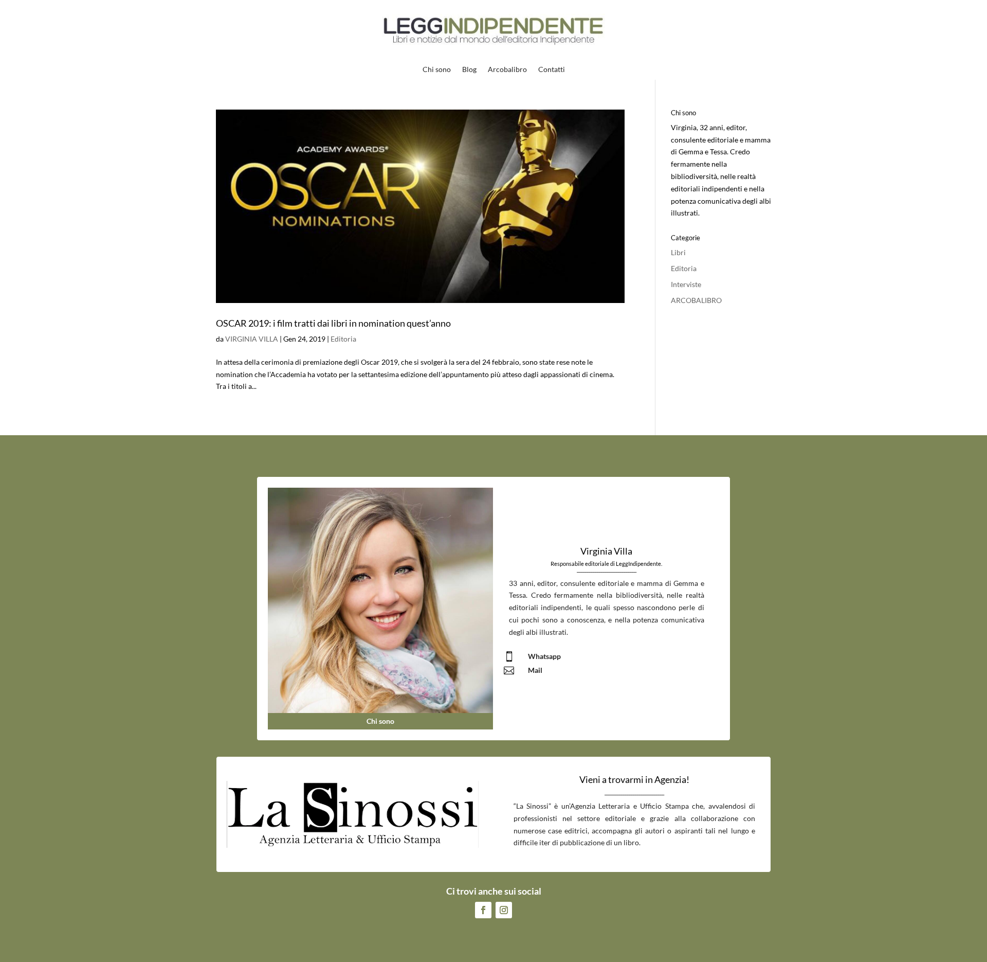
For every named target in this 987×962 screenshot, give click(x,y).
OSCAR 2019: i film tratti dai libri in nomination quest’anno (333, 323)
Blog (469, 70)
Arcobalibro (507, 70)
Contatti (551, 70)
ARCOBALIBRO (696, 300)
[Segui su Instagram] (504, 910)
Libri (678, 252)
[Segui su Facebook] (483, 910)
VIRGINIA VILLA (251, 338)
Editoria (343, 338)
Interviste (686, 284)
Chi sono (437, 70)
